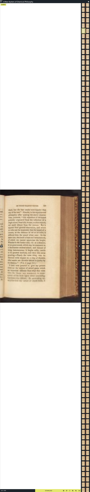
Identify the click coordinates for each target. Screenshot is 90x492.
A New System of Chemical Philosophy (18, 1)
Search (4, 4)
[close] (88, 1)
